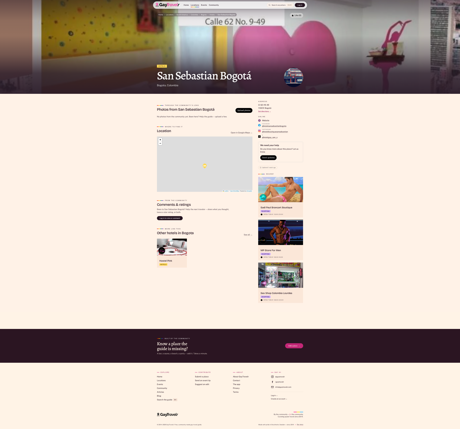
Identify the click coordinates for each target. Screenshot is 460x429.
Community (214, 5)
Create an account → (279, 399)
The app (236, 384)
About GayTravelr (241, 376)
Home (186, 5)
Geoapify (249, 191)
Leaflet (226, 191)
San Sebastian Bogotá (226, 15)
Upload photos (244, 110)
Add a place (294, 346)
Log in (300, 5)
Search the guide (166, 400)
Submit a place (202, 376)
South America (182, 15)
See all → (248, 235)
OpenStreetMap (234, 191)
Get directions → (264, 111)
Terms (235, 392)
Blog (159, 396)
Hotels (212, 15)
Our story (300, 424)
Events (204, 5)
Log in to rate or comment (170, 218)
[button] (205, 166)
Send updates (268, 157)
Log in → (274, 395)
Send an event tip (203, 380)
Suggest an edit (202, 384)
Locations (195, 5)
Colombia (194, 15)
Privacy (236, 388)
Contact (236, 380)
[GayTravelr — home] (167, 415)
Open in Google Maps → (241, 132)
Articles (160, 392)
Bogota (204, 15)
